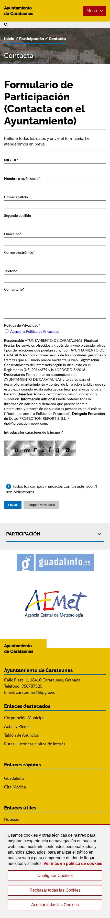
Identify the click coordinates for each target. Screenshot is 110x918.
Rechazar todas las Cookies (55, 890)
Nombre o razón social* (22, 178)
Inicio (9, 38)
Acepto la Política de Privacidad (34, 331)
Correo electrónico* (19, 252)
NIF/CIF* (11, 160)
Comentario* (14, 289)
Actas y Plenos (17, 726)
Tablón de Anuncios (21, 735)
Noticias (11, 819)
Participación (31, 38)
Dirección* (12, 233)
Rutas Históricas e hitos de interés (34, 744)
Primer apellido (16, 196)
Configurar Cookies (55, 875)
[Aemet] (55, 603)
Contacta (57, 38)
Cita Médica (15, 787)
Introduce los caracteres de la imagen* (33, 432)
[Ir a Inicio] (23, 10)
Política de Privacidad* (22, 325)
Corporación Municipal (25, 717)
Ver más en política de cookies (72, 863)
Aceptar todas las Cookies (55, 905)
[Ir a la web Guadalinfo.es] (55, 562)
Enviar (12, 505)
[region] (55, 871)
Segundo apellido (17, 215)
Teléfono (10, 270)
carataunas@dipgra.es (35, 692)
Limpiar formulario (41, 505)
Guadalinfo (14, 778)
